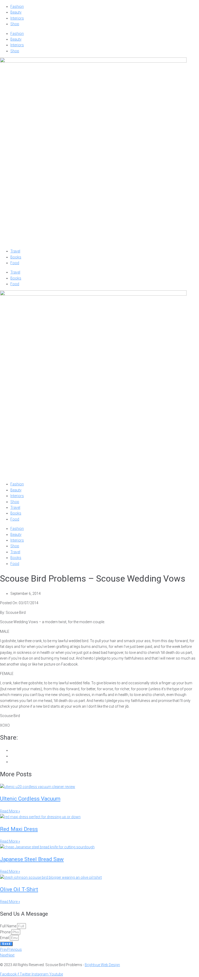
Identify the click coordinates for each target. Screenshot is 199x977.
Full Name (8, 926)
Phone (5, 932)
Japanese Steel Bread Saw (32, 859)
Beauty (16, 12)
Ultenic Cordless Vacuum (30, 799)
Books (15, 257)
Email (5, 938)
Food (14, 263)
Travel (15, 251)
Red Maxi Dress (19, 829)
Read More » (10, 811)
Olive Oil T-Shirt (19, 889)
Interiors (17, 18)
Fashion (17, 6)
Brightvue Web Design (102, 965)
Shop (14, 24)
